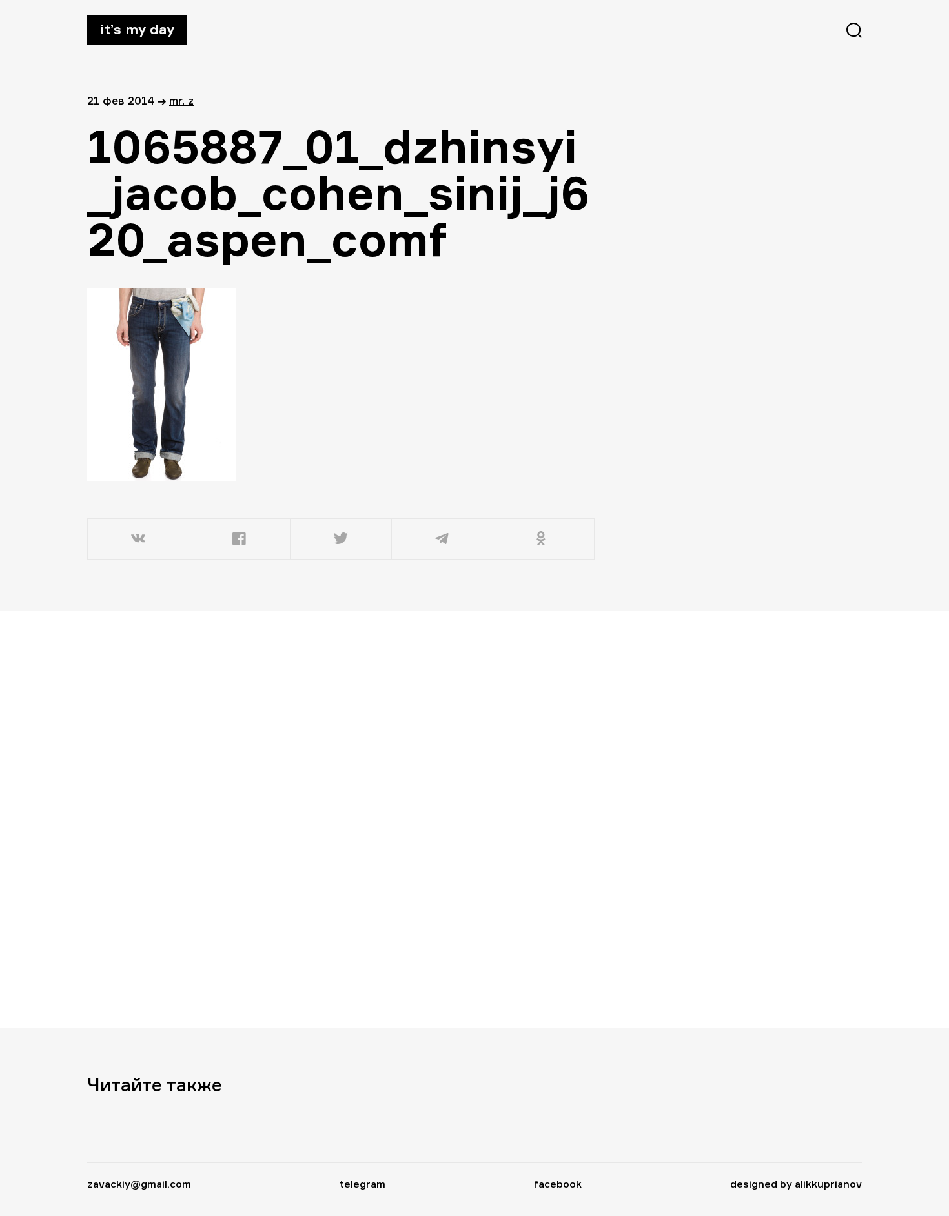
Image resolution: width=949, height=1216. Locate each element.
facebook (558, 1183)
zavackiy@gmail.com (139, 1183)
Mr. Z (181, 100)
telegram (362, 1183)
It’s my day (137, 29)
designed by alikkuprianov (796, 1183)
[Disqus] (342, 819)
